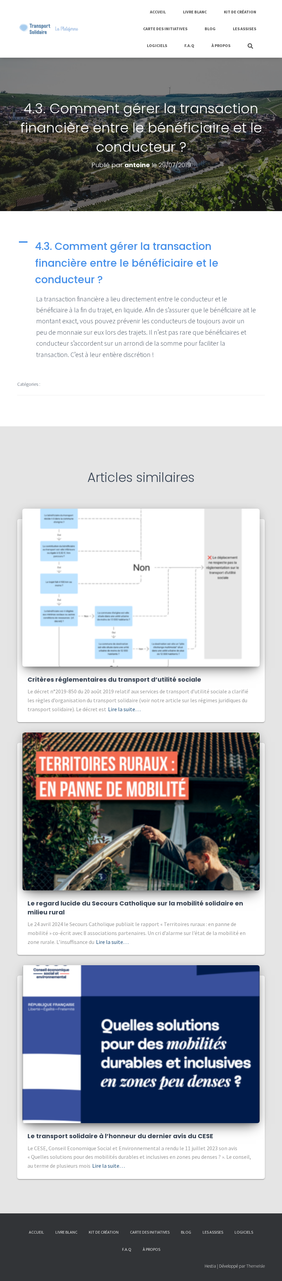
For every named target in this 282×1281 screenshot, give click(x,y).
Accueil (158, 11)
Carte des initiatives (165, 28)
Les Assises (244, 28)
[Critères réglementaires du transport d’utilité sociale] (141, 587)
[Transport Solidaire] (48, 28)
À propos (220, 45)
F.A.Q (189, 45)
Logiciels (157, 45)
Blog (210, 28)
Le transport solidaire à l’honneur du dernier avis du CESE (120, 1136)
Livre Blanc (195, 11)
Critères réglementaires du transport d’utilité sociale (114, 679)
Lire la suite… (124, 709)
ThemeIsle (255, 1266)
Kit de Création (240, 11)
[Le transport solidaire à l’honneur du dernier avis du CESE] (141, 1044)
